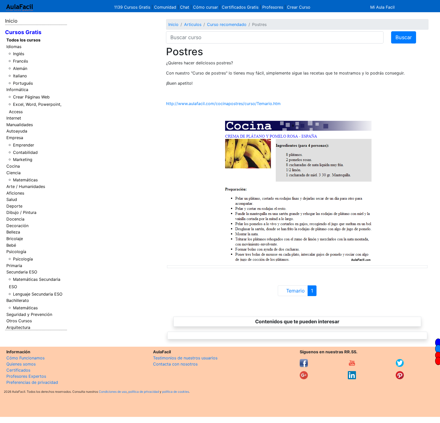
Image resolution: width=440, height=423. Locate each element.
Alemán (20, 68)
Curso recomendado (226, 24)
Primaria (14, 265)
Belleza (13, 232)
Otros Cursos (19, 320)
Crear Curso (298, 7)
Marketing (22, 159)
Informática (17, 89)
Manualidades (19, 124)
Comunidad (165, 7)
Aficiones (15, 193)
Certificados (18, 370)
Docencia (15, 219)
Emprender (23, 145)
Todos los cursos (23, 39)
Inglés (18, 53)
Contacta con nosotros (175, 364)
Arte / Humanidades (25, 186)
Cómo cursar (205, 7)
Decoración (17, 225)
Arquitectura (18, 327)
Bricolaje (14, 238)
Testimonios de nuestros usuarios (185, 357)
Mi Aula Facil (382, 7)
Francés (20, 61)
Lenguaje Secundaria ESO (37, 294)
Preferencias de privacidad (32, 382)
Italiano (20, 75)
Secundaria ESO (21, 271)
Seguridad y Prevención (29, 314)
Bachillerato (17, 300)
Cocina (13, 166)
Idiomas (13, 46)
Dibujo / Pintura (21, 212)
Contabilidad (25, 152)
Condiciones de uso (113, 391)
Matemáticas (25, 179)
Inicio (11, 21)
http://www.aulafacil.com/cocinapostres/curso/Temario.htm (223, 103)
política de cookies (175, 391)
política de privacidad (143, 391)
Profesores (272, 7)
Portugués (23, 83)
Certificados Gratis (240, 7)
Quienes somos (21, 364)
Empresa (14, 137)
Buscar (403, 37)
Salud (11, 199)
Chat (184, 7)
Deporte (14, 206)
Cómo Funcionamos (25, 357)
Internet (13, 118)
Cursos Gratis (23, 32)
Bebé (11, 245)
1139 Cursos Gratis (133, 7)
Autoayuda (16, 131)
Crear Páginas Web (31, 96)
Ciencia (13, 172)
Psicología (16, 251)
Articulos (192, 24)
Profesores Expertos (26, 376)
